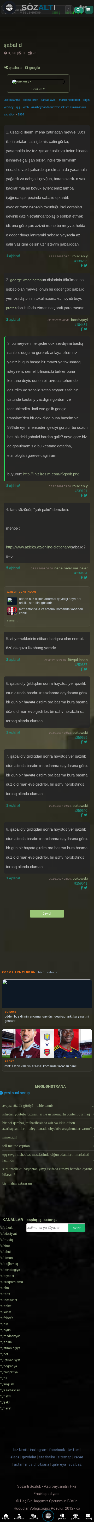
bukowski (80, 732)
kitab (26, 107)
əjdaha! (13, 256)
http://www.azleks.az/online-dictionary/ (38, 547)
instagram (39, 1450)
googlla (34, 68)
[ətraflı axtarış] (89, 10)
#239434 (80, 573)
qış (18, 107)
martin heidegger (69, 99)
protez (11, 308)
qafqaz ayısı (48, 99)
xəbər (78, 1457)
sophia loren (30, 99)
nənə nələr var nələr (71, 568)
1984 (21, 114)
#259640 (80, 811)
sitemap (64, 1457)
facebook (57, 1450)
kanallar (13, 1220)
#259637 (80, 665)
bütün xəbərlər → (50, 972)
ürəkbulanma (12, 99)
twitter (73, 1450)
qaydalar (29, 1457)
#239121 (80, 491)
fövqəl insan (78, 660)
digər (83, 6)
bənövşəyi (79, 320)
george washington (26, 280)
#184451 (80, 325)
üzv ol (47, 913)
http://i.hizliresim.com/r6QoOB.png (51, 474)
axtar (76, 1228)
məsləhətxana (50, 1086)
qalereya (59, 1464)
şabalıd (13, 45)
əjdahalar (16, 68)
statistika (47, 1457)
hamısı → (13, 620)
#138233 (80, 261)
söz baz (75, 1464)
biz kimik (20, 1450)
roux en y (80, 256)
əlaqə (15, 1457)
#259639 (80, 738)
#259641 (80, 883)
